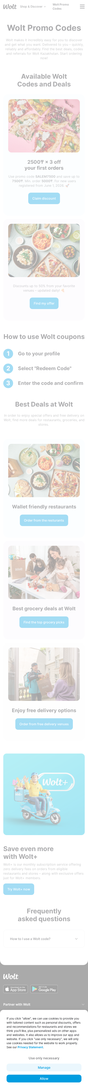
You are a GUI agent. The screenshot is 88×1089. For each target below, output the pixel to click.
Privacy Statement (30, 1047)
